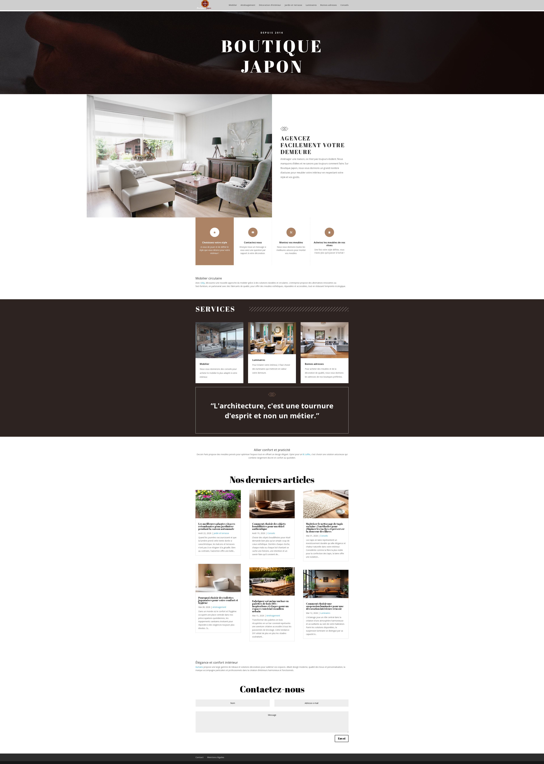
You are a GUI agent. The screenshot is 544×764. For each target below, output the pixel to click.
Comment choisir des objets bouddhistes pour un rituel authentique (269, 526)
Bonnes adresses (328, 5)
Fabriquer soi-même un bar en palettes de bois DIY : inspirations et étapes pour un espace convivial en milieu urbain (270, 606)
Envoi (341, 738)
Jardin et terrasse (293, 5)
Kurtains (199, 667)
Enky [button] (202, 282)
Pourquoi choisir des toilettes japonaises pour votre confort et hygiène (218, 600)
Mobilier (233, 5)
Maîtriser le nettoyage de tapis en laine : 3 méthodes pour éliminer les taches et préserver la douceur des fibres (325, 527)
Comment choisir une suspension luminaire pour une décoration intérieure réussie (325, 606)
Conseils (344, 5)
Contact (200, 757)
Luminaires (311, 5)
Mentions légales (215, 757)
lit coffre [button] (306, 454)
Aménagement (248, 5)
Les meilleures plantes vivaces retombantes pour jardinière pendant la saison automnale (216, 526)
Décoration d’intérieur (270, 5)
